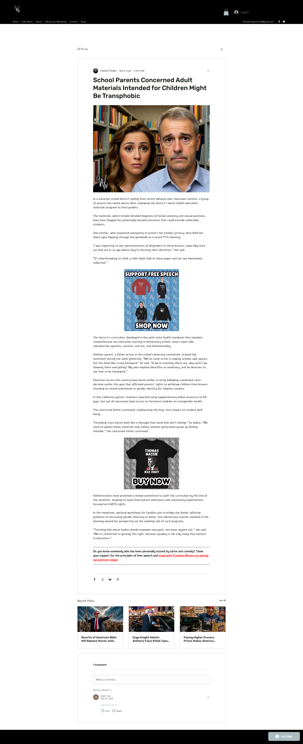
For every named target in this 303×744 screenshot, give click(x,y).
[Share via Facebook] (94, 579)
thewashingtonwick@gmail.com (258, 21)
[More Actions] (208, 697)
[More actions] (208, 71)
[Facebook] (279, 21)
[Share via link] (117, 579)
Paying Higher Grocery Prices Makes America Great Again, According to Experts (201, 639)
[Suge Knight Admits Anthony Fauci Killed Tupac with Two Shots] (151, 619)
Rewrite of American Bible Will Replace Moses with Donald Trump (98, 639)
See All (222, 600)
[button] (226, 12)
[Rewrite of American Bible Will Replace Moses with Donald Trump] (100, 619)
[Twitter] (283, 21)
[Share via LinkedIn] (110, 579)
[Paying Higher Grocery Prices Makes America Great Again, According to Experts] (203, 619)
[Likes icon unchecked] (103, 711)
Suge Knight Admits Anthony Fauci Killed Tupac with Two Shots (151, 639)
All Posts (82, 49)
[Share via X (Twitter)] (102, 579)
